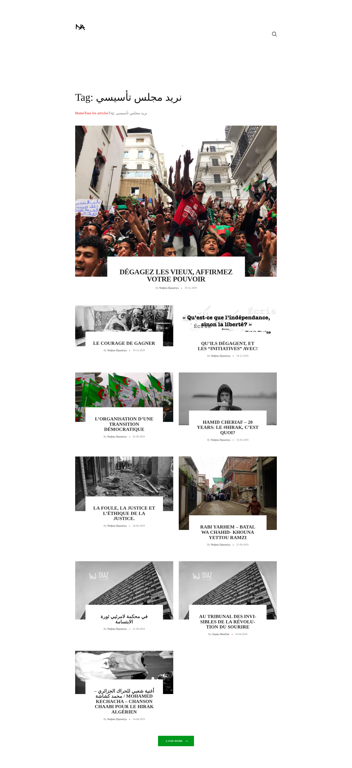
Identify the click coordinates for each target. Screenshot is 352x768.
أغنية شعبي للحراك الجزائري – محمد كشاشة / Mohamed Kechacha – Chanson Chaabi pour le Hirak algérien (124, 702)
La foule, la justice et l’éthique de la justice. (124, 513)
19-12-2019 (191, 288)
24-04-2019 (139, 525)
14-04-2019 (139, 719)
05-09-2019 (139, 436)
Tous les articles (96, 113)
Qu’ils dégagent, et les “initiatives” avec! (228, 346)
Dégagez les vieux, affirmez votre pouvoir (176, 275)
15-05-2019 (242, 440)
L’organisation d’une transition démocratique (124, 424)
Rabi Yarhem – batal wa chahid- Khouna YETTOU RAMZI (227, 532)
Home (79, 113)
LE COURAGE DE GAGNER (124, 343)
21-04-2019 (242, 544)
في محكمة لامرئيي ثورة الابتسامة (124, 619)
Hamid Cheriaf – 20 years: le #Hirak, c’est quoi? (227, 427)
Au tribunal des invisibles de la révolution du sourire (227, 622)
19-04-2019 (241, 634)
